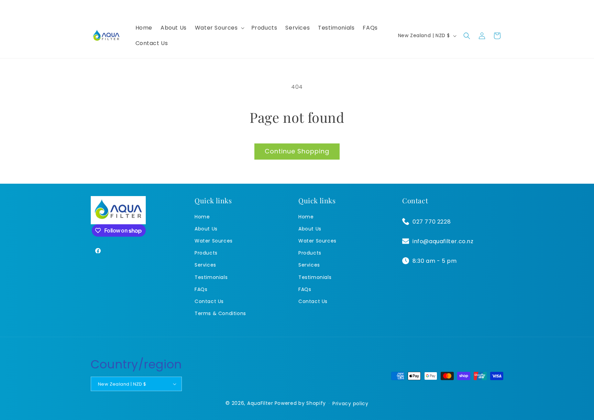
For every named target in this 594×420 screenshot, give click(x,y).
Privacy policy (350, 403)
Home (202, 216)
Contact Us (209, 301)
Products (206, 252)
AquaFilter (260, 403)
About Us (206, 228)
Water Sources (214, 240)
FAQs (201, 289)
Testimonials (211, 277)
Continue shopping (297, 151)
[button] (219, 28)
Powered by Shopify (300, 403)
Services (205, 264)
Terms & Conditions (220, 313)
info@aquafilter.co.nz (443, 241)
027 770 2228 (431, 222)
